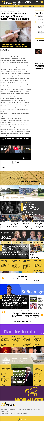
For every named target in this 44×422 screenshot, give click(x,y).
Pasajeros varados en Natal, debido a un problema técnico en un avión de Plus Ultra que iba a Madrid (40, 302)
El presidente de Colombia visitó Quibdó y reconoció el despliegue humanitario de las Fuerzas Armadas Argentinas (16, 229)
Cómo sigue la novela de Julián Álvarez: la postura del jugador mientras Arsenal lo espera (40, 308)
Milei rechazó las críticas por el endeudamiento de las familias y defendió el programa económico (27, 228)
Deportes (9, 6)
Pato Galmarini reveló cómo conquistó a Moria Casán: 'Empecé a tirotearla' (37, 341)
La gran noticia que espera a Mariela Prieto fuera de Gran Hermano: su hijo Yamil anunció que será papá (27, 342)
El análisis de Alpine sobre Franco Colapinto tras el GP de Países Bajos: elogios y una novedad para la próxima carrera (38, 266)
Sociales (41, 6)
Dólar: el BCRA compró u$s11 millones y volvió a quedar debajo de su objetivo (38, 226)
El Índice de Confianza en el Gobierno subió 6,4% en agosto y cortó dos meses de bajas (5, 227)
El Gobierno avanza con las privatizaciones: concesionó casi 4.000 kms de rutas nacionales (16, 265)
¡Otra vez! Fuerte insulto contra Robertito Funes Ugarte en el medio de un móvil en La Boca (5, 265)
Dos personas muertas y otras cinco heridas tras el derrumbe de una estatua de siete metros (38, 382)
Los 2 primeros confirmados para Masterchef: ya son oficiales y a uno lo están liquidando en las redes (5, 342)
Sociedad (4, 6)
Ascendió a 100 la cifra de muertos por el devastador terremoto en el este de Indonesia (5, 382)
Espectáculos (24, 6)
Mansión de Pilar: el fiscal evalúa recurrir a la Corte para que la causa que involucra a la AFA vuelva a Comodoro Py (27, 267)
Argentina (40, 295)
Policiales (14, 6)
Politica (25, 202)
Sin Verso (29, 6)
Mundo (18, 6)
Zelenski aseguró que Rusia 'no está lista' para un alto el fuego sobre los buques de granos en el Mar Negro (5, 372)
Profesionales (35, 6)
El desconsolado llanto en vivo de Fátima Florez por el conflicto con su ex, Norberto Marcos (16, 342)
